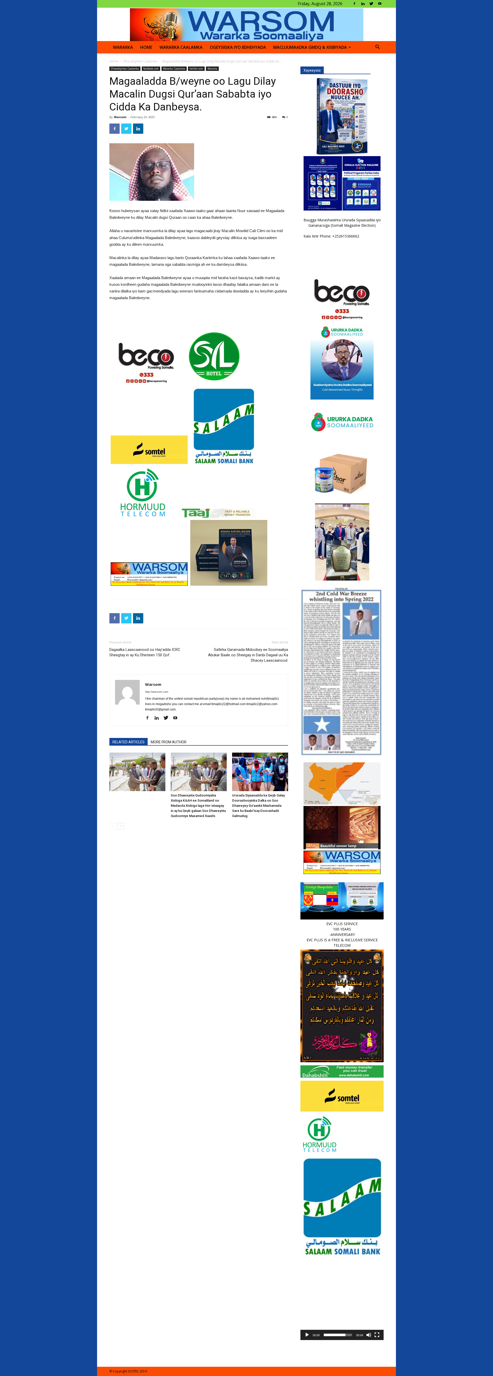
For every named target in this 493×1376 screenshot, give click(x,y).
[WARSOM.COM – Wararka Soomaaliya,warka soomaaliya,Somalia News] (246, 24)
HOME (146, 47)
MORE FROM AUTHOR (168, 742)
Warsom (120, 117)
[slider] (338, 1335)
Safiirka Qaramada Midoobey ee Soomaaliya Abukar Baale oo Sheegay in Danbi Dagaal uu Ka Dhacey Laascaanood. (248, 655)
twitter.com (196, 68)
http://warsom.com (156, 691)
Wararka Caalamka (181, 47)
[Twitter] (371, 3)
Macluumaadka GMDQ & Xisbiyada (310, 47)
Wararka (123, 47)
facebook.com (151, 68)
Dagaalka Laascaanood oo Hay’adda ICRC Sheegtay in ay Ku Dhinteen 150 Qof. (144, 652)
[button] (377, 47)
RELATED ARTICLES (128, 742)
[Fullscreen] (377, 1334)
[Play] (307, 1334)
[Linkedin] (363, 3)
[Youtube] (380, 3)
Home (113, 61)
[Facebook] (354, 3)
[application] (342, 1298)
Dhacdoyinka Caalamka (140, 61)
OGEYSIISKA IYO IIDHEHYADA (238, 47)
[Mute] (368, 1334)
